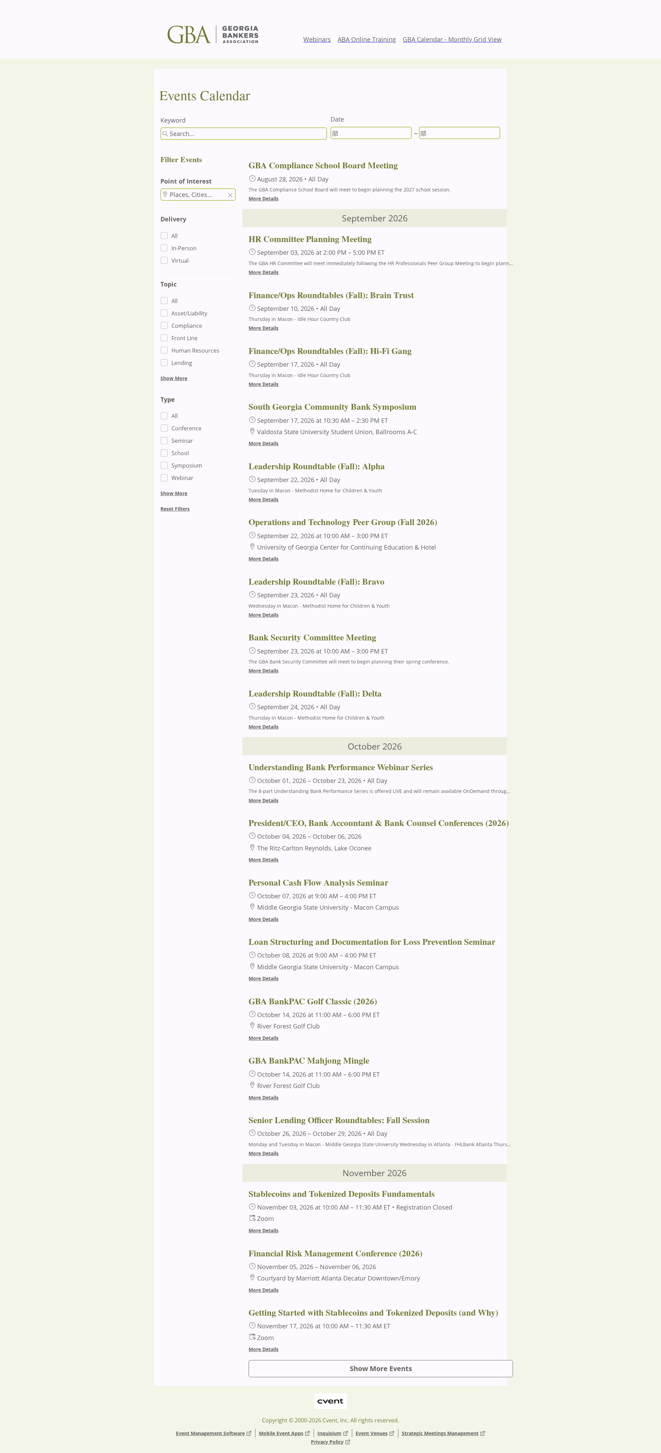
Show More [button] (173, 378)
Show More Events (381, 1368)
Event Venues (372, 1433)
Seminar (182, 441)
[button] (230, 195)
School (180, 453)
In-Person (184, 248)
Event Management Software (210, 1433)
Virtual (180, 260)
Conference (186, 428)
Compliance (186, 326)
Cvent (330, 1397)
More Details (264, 198)
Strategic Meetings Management (440, 1433)
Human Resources (195, 350)
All (174, 236)
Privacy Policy (327, 1442)
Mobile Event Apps (281, 1433)
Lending (181, 363)
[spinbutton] (371, 133)
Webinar (182, 478)
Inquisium (329, 1433)
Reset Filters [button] (175, 508)
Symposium (186, 465)
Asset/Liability (189, 313)
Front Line (184, 338)
